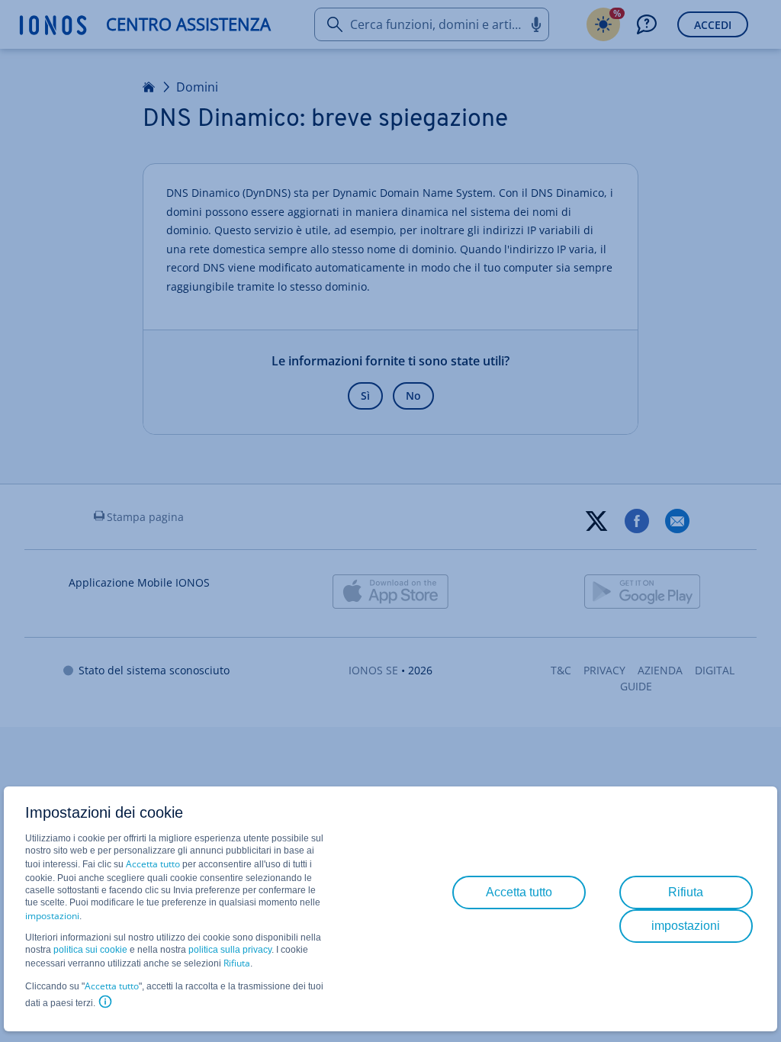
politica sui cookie (90, 949)
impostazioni (52, 915)
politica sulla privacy (230, 949)
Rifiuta (236, 963)
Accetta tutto (153, 863)
